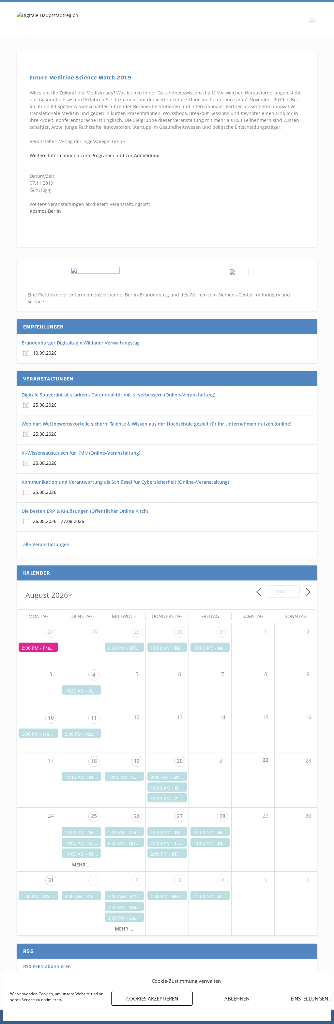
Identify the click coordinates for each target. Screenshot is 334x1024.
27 (51, 631)
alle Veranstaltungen (46, 544)
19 (137, 760)
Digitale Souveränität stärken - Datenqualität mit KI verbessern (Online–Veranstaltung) (118, 395)
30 (180, 631)
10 (51, 717)
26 (137, 816)
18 (94, 760)
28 (222, 816)
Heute (283, 591)
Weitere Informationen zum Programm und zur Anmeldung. (95, 155)
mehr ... (81, 865)
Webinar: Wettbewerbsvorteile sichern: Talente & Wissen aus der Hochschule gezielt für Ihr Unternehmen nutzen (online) (156, 424)
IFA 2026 (227, 896)
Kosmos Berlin (45, 211)
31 (222, 631)
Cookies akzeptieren (152, 998)
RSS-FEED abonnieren (47, 966)
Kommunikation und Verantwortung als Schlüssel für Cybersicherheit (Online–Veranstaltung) (125, 482)
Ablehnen (237, 998)
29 (137, 631)
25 (94, 816)
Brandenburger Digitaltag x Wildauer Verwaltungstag (81, 343)
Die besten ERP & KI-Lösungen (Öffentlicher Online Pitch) (85, 511)
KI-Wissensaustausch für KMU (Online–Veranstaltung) (81, 453)
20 (180, 760)
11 (94, 717)
